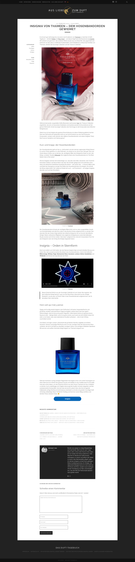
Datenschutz (35, 551)
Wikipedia (57, 155)
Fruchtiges (31, 48)
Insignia (92, 39)
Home (21, 2)
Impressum (25, 551)
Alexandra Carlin (30, 59)
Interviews (27, 2)
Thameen (77, 37)
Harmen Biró (44, 417)
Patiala (53, 39)
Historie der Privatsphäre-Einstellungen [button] (79, 551)
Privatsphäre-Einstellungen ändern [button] (52, 551)
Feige (32, 61)
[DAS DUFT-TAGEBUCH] (67, 14)
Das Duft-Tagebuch (67, 548)
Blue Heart (61, 39)
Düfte (32, 46)
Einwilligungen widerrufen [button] (103, 551)
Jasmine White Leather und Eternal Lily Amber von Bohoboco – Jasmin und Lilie (51, 436)
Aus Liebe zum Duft (57, 2)
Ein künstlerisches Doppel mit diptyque (62, 417)
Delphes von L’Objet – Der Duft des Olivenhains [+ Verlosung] (65, 420)
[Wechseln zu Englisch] (65, 1)
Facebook (70, 225)
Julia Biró (75, 23)
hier (78, 123)
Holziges (32, 52)
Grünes (32, 50)
